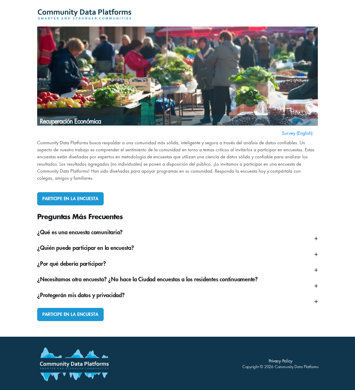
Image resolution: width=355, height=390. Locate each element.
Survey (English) (297, 133)
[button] (177, 235)
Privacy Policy (281, 361)
